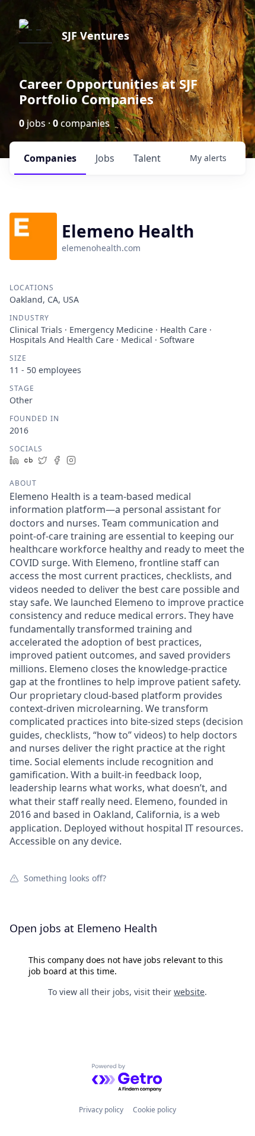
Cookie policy (154, 1110)
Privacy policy (101, 1110)
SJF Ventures (95, 35)
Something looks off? (65, 877)
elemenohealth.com (101, 248)
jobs (104, 158)
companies (50, 158)
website (189, 991)
